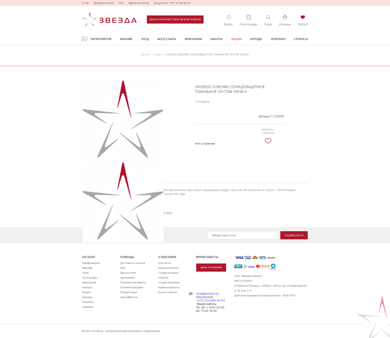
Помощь (127, 257)
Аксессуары (166, 39)
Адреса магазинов (138, 3)
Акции (236, 39)
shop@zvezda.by (207, 293)
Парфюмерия (100, 39)
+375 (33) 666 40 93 (210, 300)
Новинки (278, 39)
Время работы (207, 257)
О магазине (167, 257)
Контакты (164, 263)
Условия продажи (131, 287)
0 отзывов (202, 101)
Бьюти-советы (167, 292)
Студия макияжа (168, 282)
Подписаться (294, 235)
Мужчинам (193, 39)
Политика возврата (133, 282)
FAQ (121, 3)
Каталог (145, 54)
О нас (85, 3)
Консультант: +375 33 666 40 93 (172, 3)
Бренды (256, 39)
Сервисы (301, 39)
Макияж (126, 39)
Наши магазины (168, 268)
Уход (145, 39)
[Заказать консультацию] (84, 39)
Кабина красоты (169, 287)
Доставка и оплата (104, 3)
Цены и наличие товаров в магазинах (175, 19)
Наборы (216, 39)
